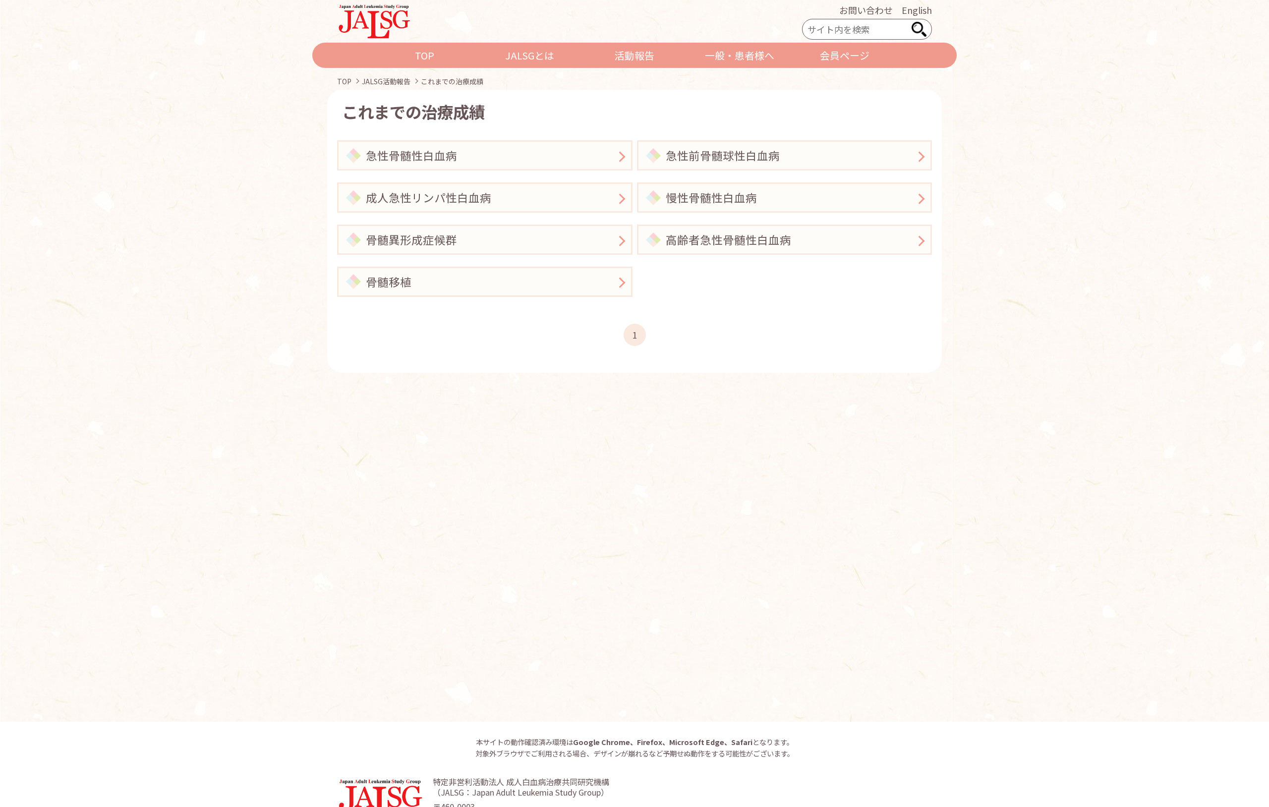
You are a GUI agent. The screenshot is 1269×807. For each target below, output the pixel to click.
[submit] (919, 29)
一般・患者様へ (739, 55)
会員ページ (844, 55)
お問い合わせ (866, 9)
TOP (424, 55)
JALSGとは (529, 55)
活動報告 (634, 55)
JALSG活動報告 (386, 81)
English (917, 9)
